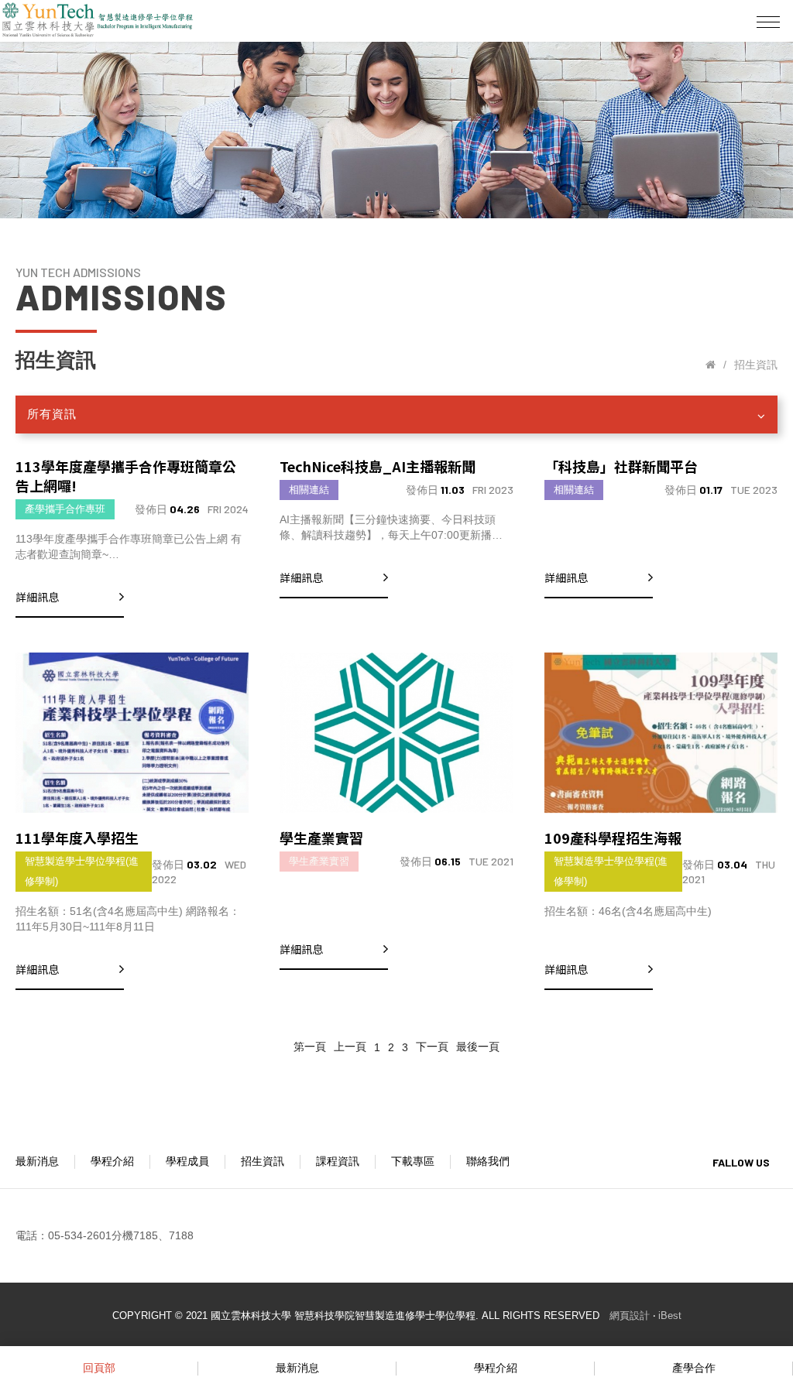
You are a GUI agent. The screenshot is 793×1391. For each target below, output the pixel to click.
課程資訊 (337, 1161)
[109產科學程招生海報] (661, 733)
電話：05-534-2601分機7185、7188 (104, 1235)
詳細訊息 (37, 597)
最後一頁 (477, 1046)
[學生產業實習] (396, 733)
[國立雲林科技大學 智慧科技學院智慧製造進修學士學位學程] (710, 364)
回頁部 (99, 1368)
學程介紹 (112, 1161)
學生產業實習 (321, 837)
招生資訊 (262, 1161)
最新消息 (37, 1161)
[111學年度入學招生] (132, 733)
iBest (669, 1315)
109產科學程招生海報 (612, 837)
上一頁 (350, 1046)
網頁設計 (629, 1315)
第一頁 (310, 1046)
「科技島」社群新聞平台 (621, 466)
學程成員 (187, 1161)
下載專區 (412, 1161)
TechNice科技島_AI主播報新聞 (377, 466)
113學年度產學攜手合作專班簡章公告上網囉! (125, 475)
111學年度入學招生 (77, 837)
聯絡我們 (488, 1161)
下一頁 (432, 1046)
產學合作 (694, 1368)
